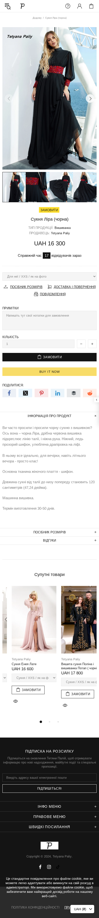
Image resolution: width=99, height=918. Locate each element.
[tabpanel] (25, 650)
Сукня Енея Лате (14, 664)
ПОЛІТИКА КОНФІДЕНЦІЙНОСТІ (35, 907)
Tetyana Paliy (22, 6)
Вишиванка (63, 228)
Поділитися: (13, 385)
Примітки (10, 308)
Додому (37, 17)
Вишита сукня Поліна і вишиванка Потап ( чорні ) (70, 666)
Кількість (10, 337)
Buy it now (49, 371)
